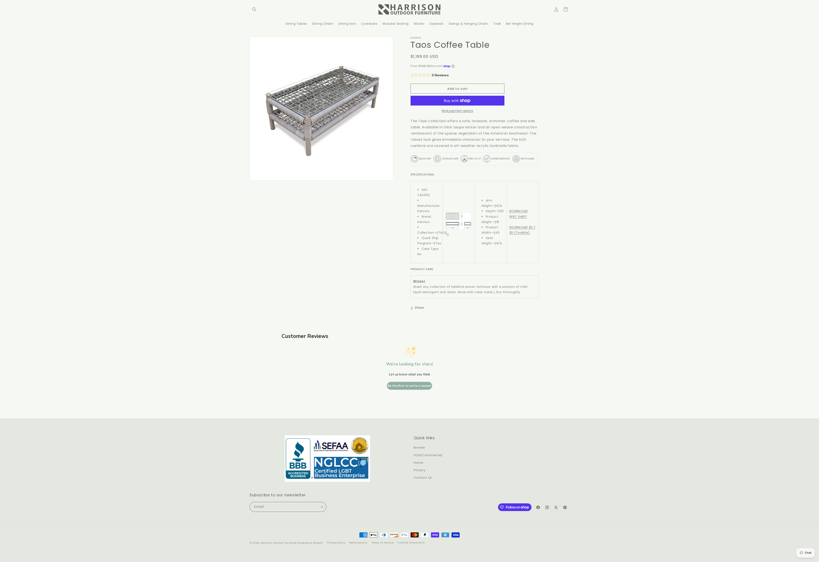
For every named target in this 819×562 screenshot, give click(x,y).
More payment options (457, 111)
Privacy (419, 470)
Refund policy (358, 542)
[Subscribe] (321, 507)
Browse (419, 447)
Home (418, 463)
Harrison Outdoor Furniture (279, 543)
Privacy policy (336, 542)
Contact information (411, 542)
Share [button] (419, 308)
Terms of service (382, 542)
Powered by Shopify (310, 543)
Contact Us (423, 477)
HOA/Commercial (428, 455)
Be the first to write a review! (409, 386)
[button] (254, 9)
